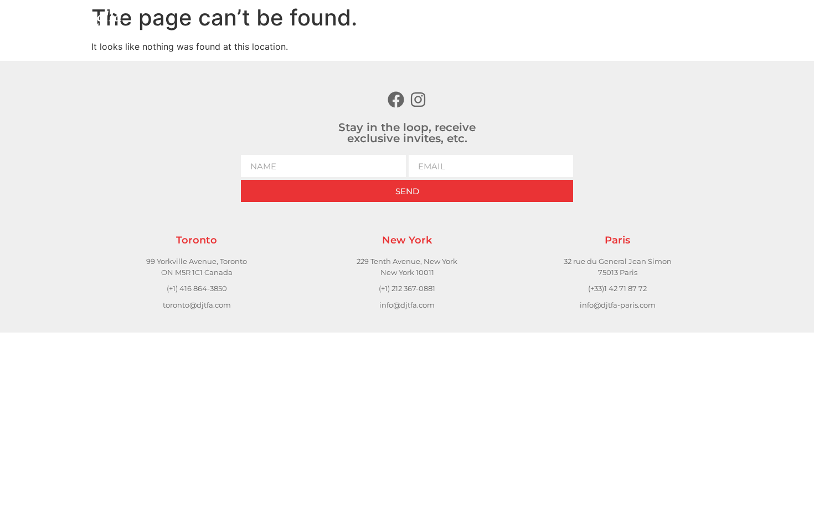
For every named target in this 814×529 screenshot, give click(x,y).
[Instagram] (418, 100)
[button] (605, 22)
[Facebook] (396, 100)
